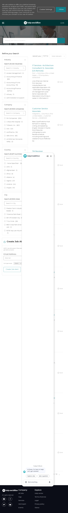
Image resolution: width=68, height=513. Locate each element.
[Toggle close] (3, 23)
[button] (45, 9)
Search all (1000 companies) (14, 109)
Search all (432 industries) (13, 64)
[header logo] (32, 23)
